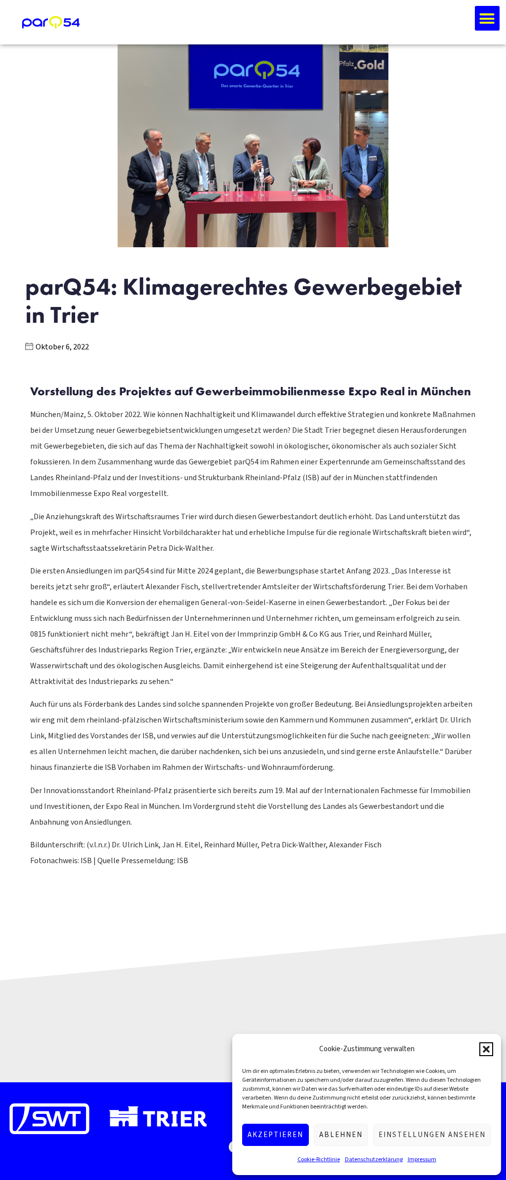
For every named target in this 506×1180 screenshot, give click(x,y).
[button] (486, 1049)
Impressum (422, 1159)
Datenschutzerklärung (374, 1159)
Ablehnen (341, 1135)
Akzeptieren (275, 1135)
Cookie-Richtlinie (318, 1159)
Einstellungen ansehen (432, 1135)
